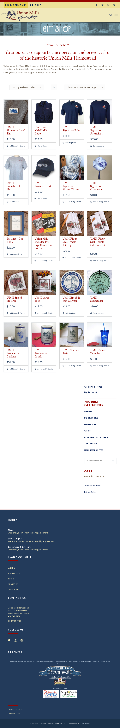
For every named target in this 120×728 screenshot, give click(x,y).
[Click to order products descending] (54, 87)
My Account (90, 392)
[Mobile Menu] (116, 15)
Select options (70, 143)
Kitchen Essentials (96, 437)
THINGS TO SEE (15, 573)
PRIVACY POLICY (15, 713)
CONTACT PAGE (14, 621)
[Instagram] (108, 5)
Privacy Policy (90, 492)
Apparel (89, 411)
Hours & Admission (15, 5)
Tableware (90, 443)
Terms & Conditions (93, 485)
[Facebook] (96, 5)
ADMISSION (13, 584)
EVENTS (11, 568)
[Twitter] (102, 5)
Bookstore (91, 417)
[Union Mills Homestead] (24, 15)
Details (22, 146)
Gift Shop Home (93, 386)
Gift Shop (35, 5)
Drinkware (91, 424)
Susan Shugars (85, 723)
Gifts (87, 430)
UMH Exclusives (93, 450)
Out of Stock (42, 146)
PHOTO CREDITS (15, 710)
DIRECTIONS (13, 589)
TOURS (11, 578)
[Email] (114, 5)
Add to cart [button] (13, 146)
